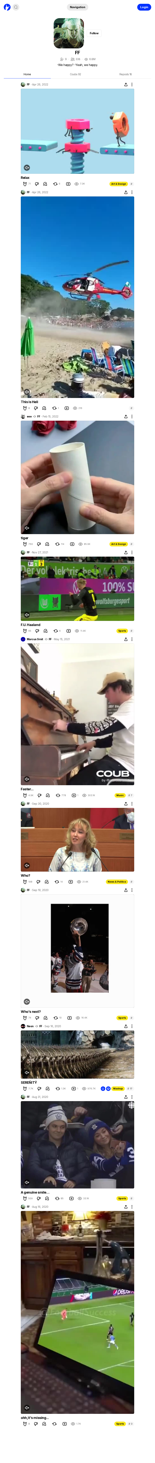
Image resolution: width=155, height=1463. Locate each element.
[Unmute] (27, 168)
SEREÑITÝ (29, 1082)
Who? (25, 875)
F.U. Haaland (30, 625)
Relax (25, 178)
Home (27, 74)
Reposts (125, 74)
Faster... (27, 789)
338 (75, 59)
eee (29, 416)
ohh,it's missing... (35, 1418)
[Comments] (45, 184)
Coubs (75, 74)
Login (144, 7)
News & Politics (117, 881)
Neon (30, 1026)
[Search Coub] (15, 7)
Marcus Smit (35, 639)
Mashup (118, 1088)
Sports (122, 630)
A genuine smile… (35, 1192)
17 (129, 1088)
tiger (25, 538)
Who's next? (31, 1012)
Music (120, 795)
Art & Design (118, 183)
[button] (25, 184)
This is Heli (29, 402)
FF (28, 84)
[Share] (126, 84)
